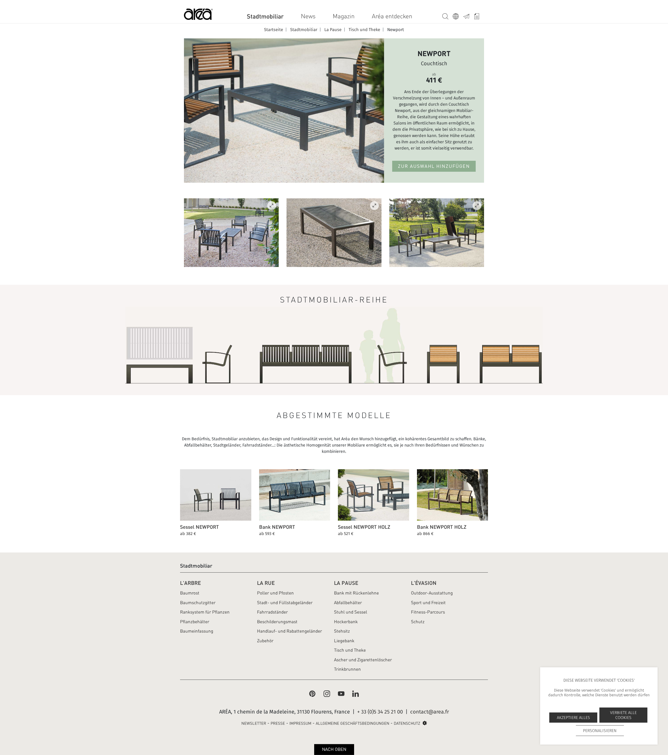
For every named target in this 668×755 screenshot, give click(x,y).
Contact (468, 15)
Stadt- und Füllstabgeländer (285, 602)
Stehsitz (342, 631)
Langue (458, 15)
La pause (346, 583)
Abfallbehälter (348, 602)
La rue (266, 583)
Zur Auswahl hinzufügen (434, 166)
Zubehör (265, 640)
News (308, 16)
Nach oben (334, 749)
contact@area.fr (429, 712)
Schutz (418, 621)
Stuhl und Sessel (350, 612)
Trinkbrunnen (347, 669)
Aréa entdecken (392, 16)
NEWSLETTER (253, 723)
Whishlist (479, 15)
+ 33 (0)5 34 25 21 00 (380, 712)
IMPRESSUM (300, 723)
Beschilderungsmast (277, 621)
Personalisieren (600, 730)
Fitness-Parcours (428, 612)
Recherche (447, 15)
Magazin (344, 16)
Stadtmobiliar (265, 16)
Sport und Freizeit (428, 602)
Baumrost (189, 593)
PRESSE (278, 723)
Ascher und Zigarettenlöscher (363, 659)
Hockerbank (346, 621)
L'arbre (190, 583)
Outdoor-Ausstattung (432, 593)
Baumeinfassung (196, 631)
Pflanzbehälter (194, 621)
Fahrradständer (272, 612)
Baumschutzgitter (198, 602)
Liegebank (344, 640)
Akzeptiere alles (573, 717)
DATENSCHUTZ (407, 723)
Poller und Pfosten (275, 593)
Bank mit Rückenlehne (356, 593)
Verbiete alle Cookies (623, 715)
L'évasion (423, 583)
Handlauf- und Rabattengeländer (289, 631)
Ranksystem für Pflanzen (205, 612)
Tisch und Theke (350, 650)
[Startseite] (198, 15)
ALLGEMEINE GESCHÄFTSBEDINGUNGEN (352, 723)
